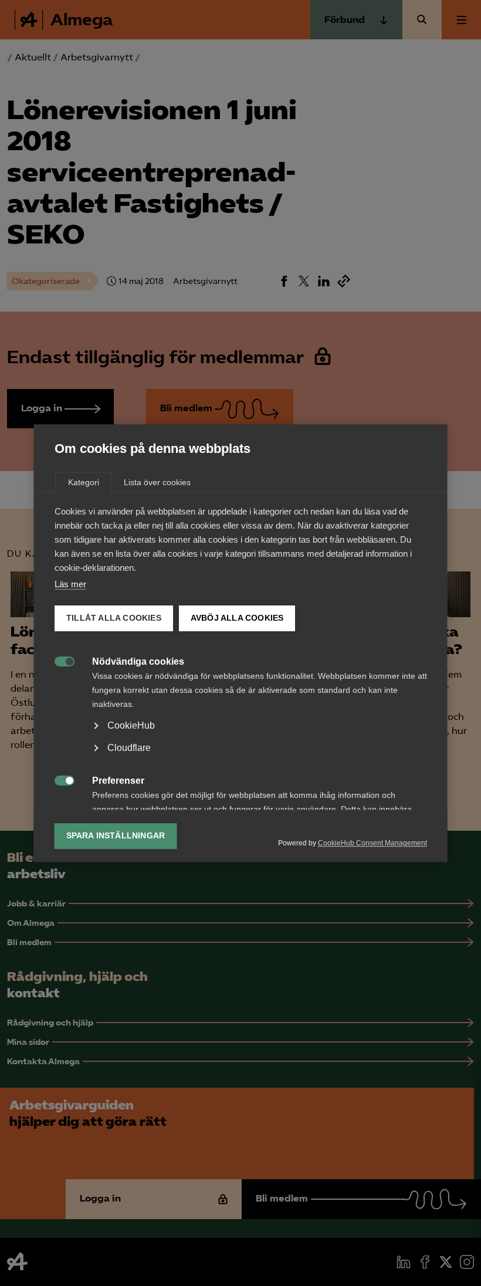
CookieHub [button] (131, 725)
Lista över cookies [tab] (157, 482)
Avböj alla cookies (236, 618)
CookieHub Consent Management (372, 843)
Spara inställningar (115, 835)
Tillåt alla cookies (113, 618)
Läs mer (70, 584)
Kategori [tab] (83, 482)
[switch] (58, 660)
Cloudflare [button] (129, 748)
